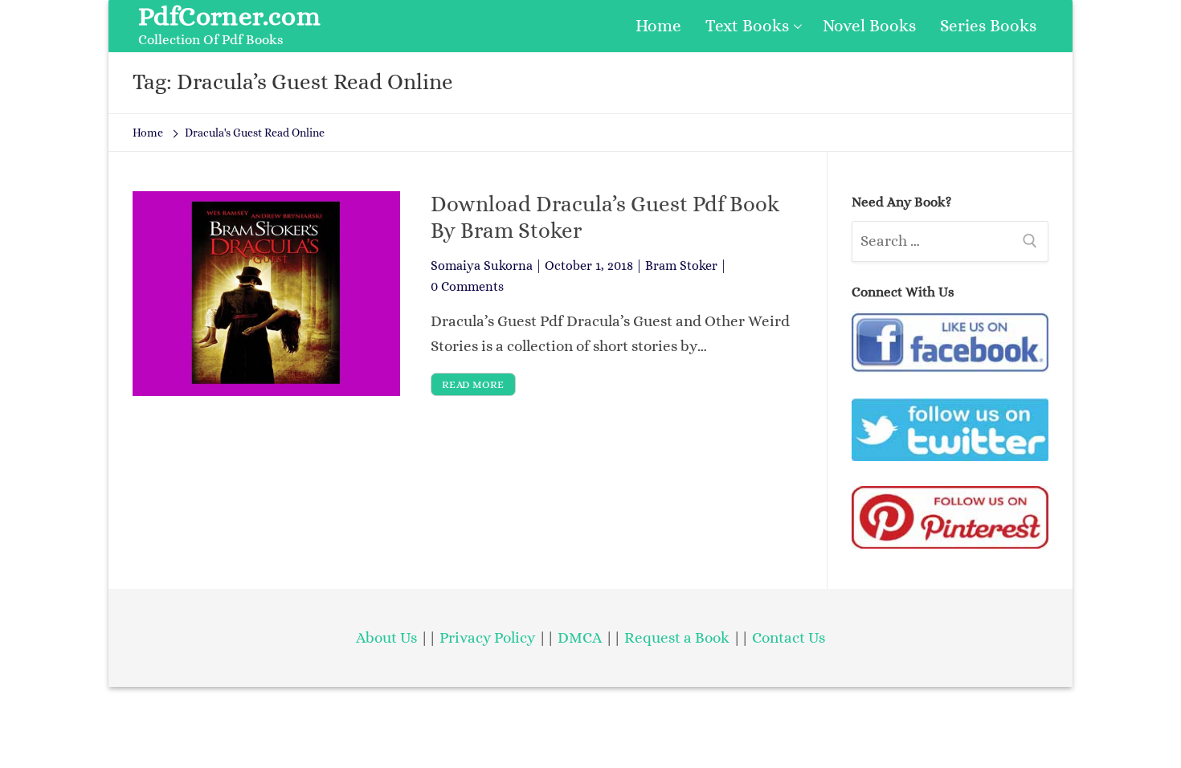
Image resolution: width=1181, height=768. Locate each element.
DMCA (580, 637)
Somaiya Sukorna (482, 265)
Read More (473, 384)
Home (148, 132)
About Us (386, 637)
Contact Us (788, 637)
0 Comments (467, 286)
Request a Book (678, 637)
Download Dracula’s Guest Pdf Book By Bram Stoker (605, 217)
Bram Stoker (681, 265)
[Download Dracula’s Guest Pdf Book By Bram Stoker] (266, 293)
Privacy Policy (487, 637)
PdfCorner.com (229, 16)
